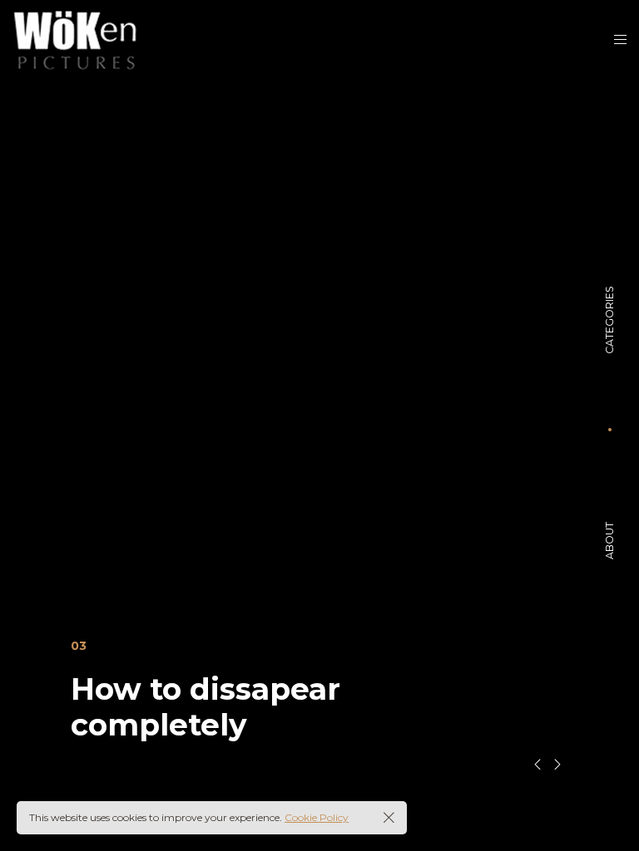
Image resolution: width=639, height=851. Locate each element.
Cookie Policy (317, 817)
